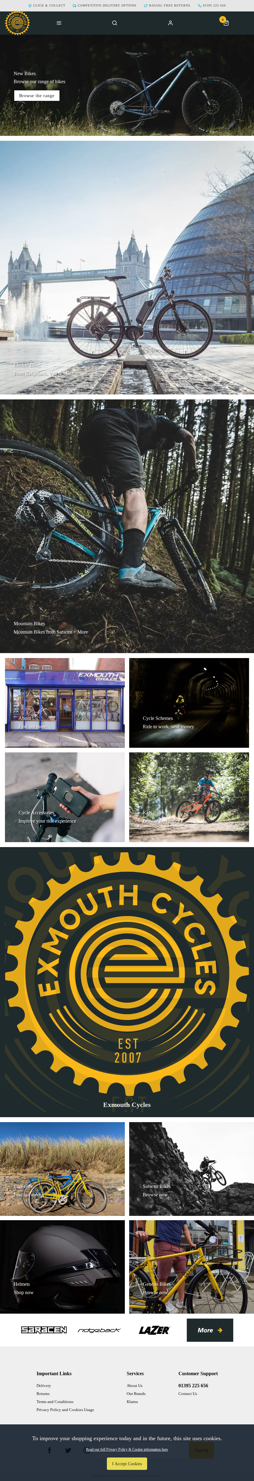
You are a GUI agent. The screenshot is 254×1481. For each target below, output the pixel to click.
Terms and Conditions (55, 1401)
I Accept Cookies (127, 1463)
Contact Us (187, 1393)
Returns (43, 1393)
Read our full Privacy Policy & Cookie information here (127, 1449)
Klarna (132, 1401)
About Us (134, 1385)
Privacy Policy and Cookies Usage (65, 1409)
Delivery (44, 1385)
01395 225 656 (193, 1385)
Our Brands (136, 1393)
